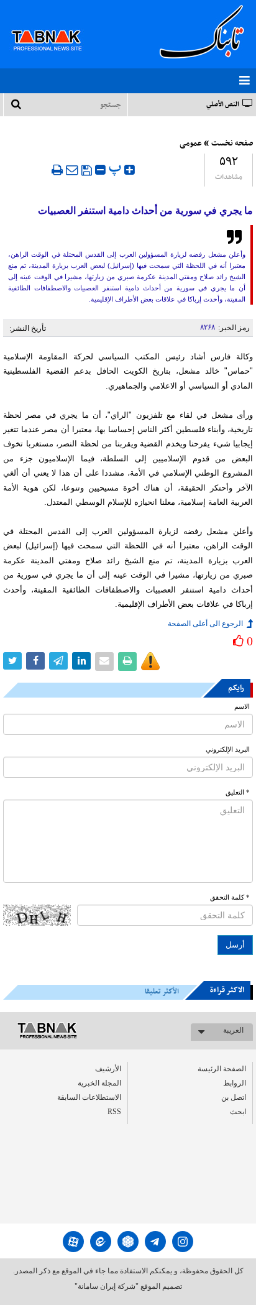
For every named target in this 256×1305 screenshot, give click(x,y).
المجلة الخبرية (99, 1083)
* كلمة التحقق (230, 897)
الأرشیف (108, 1068)
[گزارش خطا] (150, 661)
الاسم (242, 706)
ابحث (238, 1111)
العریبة (233, 1030)
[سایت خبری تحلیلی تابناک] (54, 26)
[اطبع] (57, 170)
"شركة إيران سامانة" (107, 1286)
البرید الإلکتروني (228, 749)
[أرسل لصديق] (72, 170)
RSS (114, 1111)
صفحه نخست (232, 143)
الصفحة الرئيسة (222, 1068)
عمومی (191, 143)
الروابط (234, 1083)
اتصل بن (233, 1097)
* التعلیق (238, 792)
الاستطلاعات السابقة (89, 1097)
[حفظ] (86, 170)
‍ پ (116, 168)
